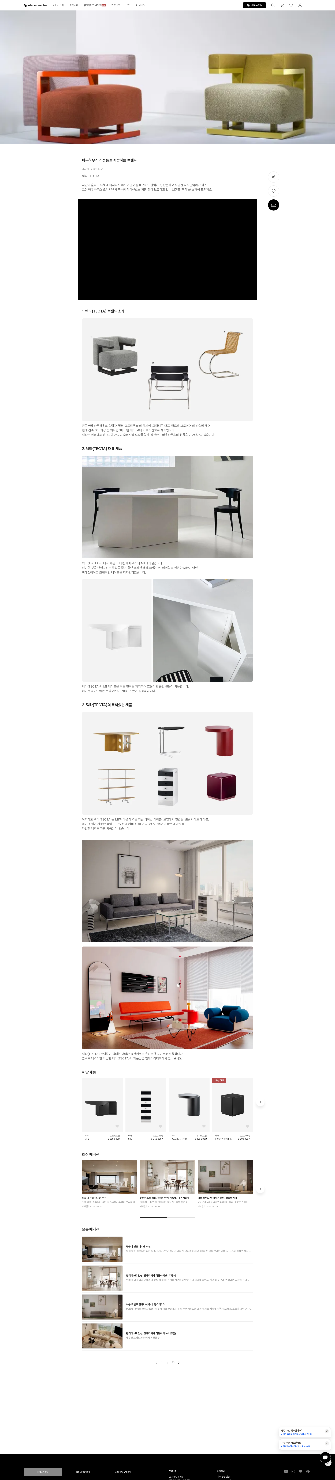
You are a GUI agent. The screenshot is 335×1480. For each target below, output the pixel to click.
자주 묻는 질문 (223, 1476)
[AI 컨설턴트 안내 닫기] (327, 1431)
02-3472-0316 (176, 1477)
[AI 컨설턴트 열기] (325, 1457)
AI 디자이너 (256, 5)
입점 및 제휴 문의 (83, 1472)
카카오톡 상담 (42, 1472)
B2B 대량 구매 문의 (123, 1472)
